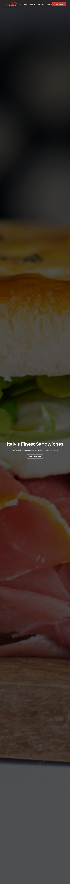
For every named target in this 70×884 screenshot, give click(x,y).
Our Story (41, 4)
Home (19, 4)
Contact (49, 4)
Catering (32, 4)
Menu (25, 4)
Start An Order (35, 456)
